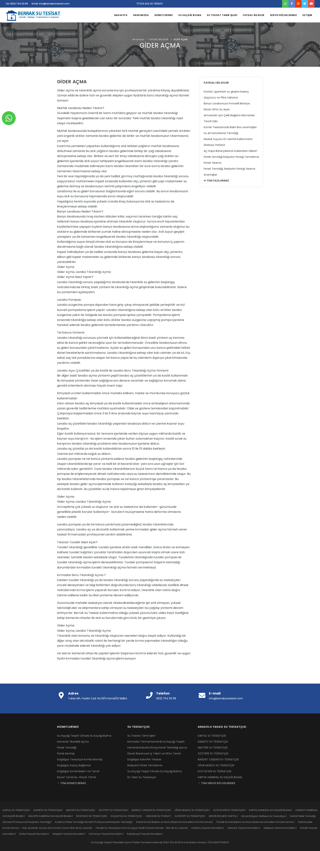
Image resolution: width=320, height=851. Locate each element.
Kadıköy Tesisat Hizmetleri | (209, 828)
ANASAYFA (121, 15)
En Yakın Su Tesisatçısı (141, 777)
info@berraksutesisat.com (226, 698)
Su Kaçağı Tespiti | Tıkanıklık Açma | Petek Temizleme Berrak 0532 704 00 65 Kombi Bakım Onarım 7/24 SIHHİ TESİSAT (160, 842)
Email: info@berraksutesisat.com (50, 3)
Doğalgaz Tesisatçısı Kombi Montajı (79, 759)
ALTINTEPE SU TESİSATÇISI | (192, 816)
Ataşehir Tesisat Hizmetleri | (71, 834)
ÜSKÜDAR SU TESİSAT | (160, 816)
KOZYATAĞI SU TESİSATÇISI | (231, 810)
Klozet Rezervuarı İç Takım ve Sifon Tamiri (154, 753)
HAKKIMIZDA (141, 15)
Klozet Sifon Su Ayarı (217, 109)
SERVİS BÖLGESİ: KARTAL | (225, 816)
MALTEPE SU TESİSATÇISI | (82, 810)
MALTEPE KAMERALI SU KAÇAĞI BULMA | (52, 816)
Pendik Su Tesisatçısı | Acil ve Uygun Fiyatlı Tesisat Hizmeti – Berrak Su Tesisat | (143, 828)
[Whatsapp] (9, 118)
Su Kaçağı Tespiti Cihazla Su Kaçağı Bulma (84, 736)
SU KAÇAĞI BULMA (189, 15)
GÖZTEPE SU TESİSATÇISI (213, 753)
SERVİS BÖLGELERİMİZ (283, 15)
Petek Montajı (65, 753)
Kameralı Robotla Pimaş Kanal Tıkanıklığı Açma (157, 747)
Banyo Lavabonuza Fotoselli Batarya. (227, 103)
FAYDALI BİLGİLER (253, 15)
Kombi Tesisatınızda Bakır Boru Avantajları (230, 127)
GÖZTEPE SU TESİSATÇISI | (115, 810)
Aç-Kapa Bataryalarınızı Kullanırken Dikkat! (230, 151)
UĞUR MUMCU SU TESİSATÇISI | (193, 810)
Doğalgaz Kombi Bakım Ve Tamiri (78, 771)
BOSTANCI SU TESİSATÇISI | (93, 816)
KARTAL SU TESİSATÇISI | (18, 810)
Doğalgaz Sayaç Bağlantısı (74, 765)
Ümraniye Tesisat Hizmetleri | (108, 834)
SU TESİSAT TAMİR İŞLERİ (222, 15)
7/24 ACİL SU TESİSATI (151, 3)
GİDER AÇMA (180, 39)
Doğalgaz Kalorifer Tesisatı (144, 759)
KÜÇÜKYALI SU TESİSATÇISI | (128, 816)
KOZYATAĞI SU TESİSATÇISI (214, 771)
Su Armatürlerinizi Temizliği (221, 133)
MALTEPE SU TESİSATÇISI (213, 747)
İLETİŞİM (307, 15)
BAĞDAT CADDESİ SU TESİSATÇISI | (153, 810)
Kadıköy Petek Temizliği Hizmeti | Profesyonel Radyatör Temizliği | (95, 822)
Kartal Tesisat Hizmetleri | (36, 834)
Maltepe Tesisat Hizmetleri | (282, 828)
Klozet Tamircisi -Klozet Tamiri (76, 777)
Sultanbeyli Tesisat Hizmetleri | (146, 834)
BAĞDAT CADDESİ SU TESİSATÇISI (218, 759)
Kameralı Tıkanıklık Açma (73, 741)
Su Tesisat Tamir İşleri (141, 736)
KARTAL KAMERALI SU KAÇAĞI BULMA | (272, 810)
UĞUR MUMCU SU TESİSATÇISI (216, 765)
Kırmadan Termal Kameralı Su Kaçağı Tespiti (155, 741)
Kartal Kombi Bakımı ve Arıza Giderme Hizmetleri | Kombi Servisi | (176, 822)
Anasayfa (138, 39)
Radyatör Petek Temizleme (144, 765)
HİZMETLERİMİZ (163, 15)
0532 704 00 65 (166, 698)
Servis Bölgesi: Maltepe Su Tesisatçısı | (265, 816)
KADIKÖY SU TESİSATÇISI (213, 741)
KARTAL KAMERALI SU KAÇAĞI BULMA (220, 777)
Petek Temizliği (66, 747)
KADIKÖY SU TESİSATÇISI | (50, 810)
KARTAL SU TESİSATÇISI (212, 736)
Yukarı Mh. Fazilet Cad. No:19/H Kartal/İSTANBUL (97, 698)
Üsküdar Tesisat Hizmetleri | (245, 828)
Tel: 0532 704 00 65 (17, 3)
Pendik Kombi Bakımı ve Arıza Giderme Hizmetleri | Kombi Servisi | (257, 822)
